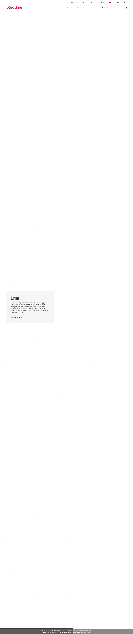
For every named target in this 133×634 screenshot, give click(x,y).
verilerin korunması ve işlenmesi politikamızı (65, 632)
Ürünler (59, 8)
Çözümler (70, 8)
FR (121, 2)
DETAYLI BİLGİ (18, 317)
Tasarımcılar (94, 8)
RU (125, 2)
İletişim (73, 2)
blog (109, 2)
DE (114, 2)
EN (118, 2)
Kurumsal (116, 8)
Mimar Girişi (82, 2)
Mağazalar (105, 8)
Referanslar (81, 8)
